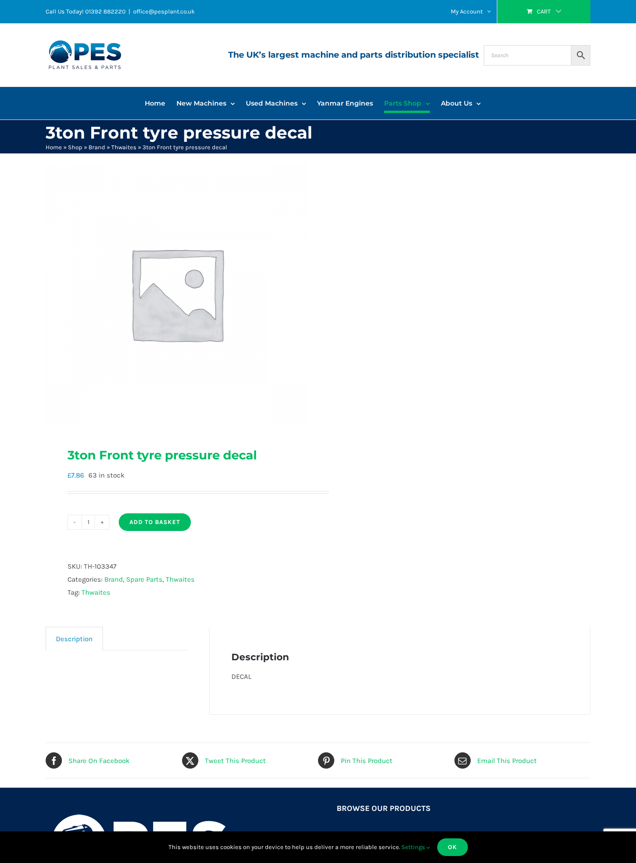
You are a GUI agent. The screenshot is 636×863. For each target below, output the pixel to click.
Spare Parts (144, 579)
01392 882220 (105, 11)
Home (54, 147)
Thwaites (123, 147)
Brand (96, 147)
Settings (413, 846)
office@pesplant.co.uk (164, 11)
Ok (452, 846)
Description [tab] (74, 639)
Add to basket (154, 521)
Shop (75, 147)
